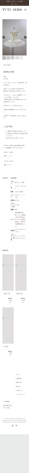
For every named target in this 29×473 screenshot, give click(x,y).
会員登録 (18, 378)
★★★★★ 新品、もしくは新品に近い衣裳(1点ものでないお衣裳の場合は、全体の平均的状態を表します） (20, 219)
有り (16, 209)
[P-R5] (8, 325)
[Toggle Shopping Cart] (21, 10)
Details (10, 300)
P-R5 (6, 346)
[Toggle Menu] (25, 9)
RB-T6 (19, 293)
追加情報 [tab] (5, 178)
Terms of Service (19, 420)
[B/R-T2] (8, 272)
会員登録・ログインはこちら (14, 148)
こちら (17, 109)
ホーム (18, 374)
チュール (17, 236)
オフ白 (17, 200)
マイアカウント (20, 394)
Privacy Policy (9, 420)
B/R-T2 (7, 293)
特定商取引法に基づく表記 (7, 407)
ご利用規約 (6, 401)
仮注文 (18, 386)
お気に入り (19, 390)
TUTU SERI (14, 422)
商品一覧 (18, 382)
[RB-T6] (21, 272)
